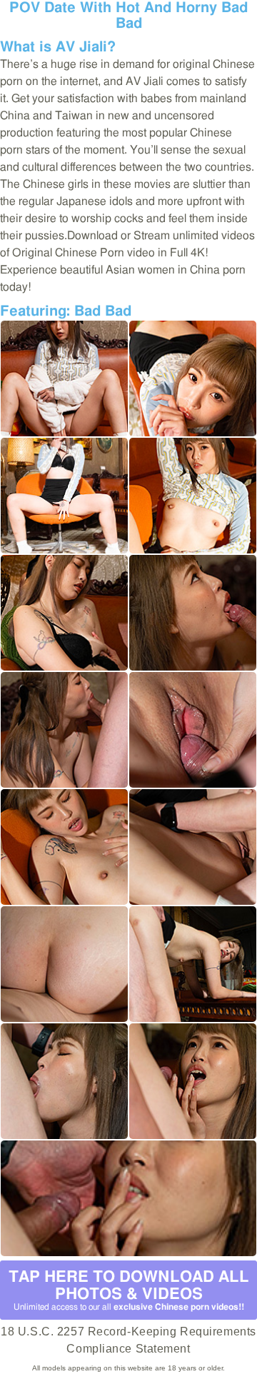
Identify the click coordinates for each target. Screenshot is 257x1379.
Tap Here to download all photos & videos (129, 1290)
